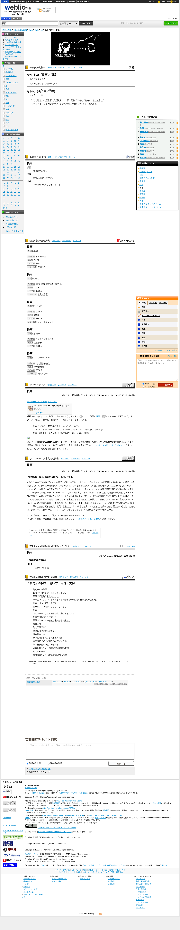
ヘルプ (175, 2)
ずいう (109, 681)
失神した (94, 499)
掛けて (96, 100)
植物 (41, 603)
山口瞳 (35, 251)
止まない (82, 482)
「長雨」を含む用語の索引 (40, 769)
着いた (52, 496)
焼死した (101, 492)
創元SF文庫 (43, 373)
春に (35, 651)
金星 (58, 482)
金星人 (95, 496)
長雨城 (142, 191)
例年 (72, 600)
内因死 (144, 346)
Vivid (79, 433)
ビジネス (9, 69)
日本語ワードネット (32, 854)
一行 (89, 482)
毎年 (35, 641)
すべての (49, 613)
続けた (119, 492)
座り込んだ (50, 506)
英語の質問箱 (12, 224)
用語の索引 (62, 68)
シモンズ (35, 503)
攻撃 (102, 496)
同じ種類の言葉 (20, 30)
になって (70, 492)
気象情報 (37, 184)
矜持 (143, 320)
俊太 (38, 278)
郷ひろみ (42, 429)
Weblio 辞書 (165, 2)
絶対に (67, 482)
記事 (49, 477)
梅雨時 (36, 634)
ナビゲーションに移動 (37, 401)
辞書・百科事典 (11, 130)
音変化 (48, 100)
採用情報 (111, 884)
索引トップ (52, 68)
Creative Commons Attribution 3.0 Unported (54, 832)
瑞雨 (105, 681)
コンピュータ (10, 76)
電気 (120, 489)
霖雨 (47, 83)
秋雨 (142, 128)
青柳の (54, 103)
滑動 (43, 596)
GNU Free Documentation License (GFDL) (58, 808)
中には (87, 510)
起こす (115, 489)
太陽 (125, 482)
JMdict (42, 865)
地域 (51, 620)
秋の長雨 (37, 624)
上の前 (57, 638)
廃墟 (76, 496)
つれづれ (36, 103)
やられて (120, 503)
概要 (143, 337)
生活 (7, 103)
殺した (64, 503)
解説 (71, 477)
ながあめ (37, 100)
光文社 (37, 287)
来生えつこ (37, 306)
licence (164, 865)
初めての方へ (173, 19)
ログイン (152, 1)
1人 (54, 492)
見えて (54, 489)
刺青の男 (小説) (36, 477)
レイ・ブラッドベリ (41, 358)
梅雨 (51, 648)
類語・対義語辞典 (18, 2)
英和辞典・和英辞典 (143, 884)
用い (101, 100)
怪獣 (108, 489)
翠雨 (55, 681)
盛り (43, 644)
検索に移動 (52, 401)
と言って (41, 506)
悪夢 (48, 284)
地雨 (94, 681)
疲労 (74, 485)
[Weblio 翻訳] (39, 9)
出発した (59, 499)
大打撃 (63, 613)
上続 (41, 178)
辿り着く (76, 510)
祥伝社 (37, 315)
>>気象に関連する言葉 (118, 684)
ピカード (76, 499)
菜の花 (36, 644)
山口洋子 (36, 333)
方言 (7, 126)
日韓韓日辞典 (61, 2)
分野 (29, 167)
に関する (39, 171)
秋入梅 (143, 147)
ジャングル (40, 485)
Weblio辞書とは (29, 879)
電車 (7, 79)
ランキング (72, 68)
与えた (71, 613)
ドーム (130, 482)
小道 (49, 485)
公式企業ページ (114, 879)
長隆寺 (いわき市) (147, 178)
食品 (7, 120)
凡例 (80, 68)
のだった (67, 485)
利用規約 (26, 886)
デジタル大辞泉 (37, 67)
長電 (141, 201)
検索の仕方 (27, 881)
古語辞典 (72, 2)
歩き (114, 492)
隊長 (59, 506)
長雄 (141, 184)
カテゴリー (72, 385)
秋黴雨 (143, 151)
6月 (38, 641)
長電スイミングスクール (150, 204)
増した (54, 617)
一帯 (55, 620)
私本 (38, 256)
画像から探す (57, 881)
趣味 (7, 109)
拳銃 (43, 503)
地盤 (60, 620)
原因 (55, 655)
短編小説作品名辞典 (40, 240)
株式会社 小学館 (31, 788)
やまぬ (143, 157)
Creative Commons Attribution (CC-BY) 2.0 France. (57, 828)
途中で (70, 499)
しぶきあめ (75, 681)
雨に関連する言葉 (33, 682)
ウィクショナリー (42, 405)
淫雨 (104, 416)
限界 (80, 485)
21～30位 (163, 303)
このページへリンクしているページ (110, 445)
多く (81, 100)
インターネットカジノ (151, 316)
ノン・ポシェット (45, 322)
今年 (35, 613)
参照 (47, 567)
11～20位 (153, 303)
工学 (7, 89)
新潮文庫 (42, 267)
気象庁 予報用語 (38, 157)
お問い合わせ (85, 879)
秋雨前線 (37, 655)
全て (4, 66)
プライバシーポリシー (31, 889)
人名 (7, 123)
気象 (31, 30)
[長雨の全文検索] (16, 18)
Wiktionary (130, 546)
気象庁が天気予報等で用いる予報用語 (73, 793)
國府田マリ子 (44, 433)
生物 (7, 116)
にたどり (45, 496)
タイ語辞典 (140, 900)
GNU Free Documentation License (69, 801)
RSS (100, 913)
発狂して (86, 499)
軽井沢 (51, 339)
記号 (5, 208)
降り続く (37, 83)
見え (91, 503)
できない (122, 485)
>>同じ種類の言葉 (101, 684)
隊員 (49, 492)
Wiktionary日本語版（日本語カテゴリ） (50, 546)
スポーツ (9, 113)
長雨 (96, 818)
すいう (59, 681)
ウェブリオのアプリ (59, 879)
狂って (38, 492)
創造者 (55, 284)
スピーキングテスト (15, 231)
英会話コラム (12, 217)
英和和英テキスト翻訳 (41, 739)
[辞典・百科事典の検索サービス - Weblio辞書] (17, 9)
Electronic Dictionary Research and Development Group (104, 865)
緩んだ (67, 620)
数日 (35, 178)
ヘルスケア (10, 106)
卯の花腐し (38, 648)
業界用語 (9, 72)
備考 (29, 181)
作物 (41, 593)
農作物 (55, 613)
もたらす (47, 638)
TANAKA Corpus (9, 825)
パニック (62, 492)
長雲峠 (142, 197)
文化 (7, 99)
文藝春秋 (38, 342)
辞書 (5, 2)
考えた (124, 506)
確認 (143, 333)
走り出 (77, 492)
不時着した (108, 482)
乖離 (143, 342)
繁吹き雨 (67, 681)
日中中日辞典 (47, 2)
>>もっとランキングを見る (166, 350)
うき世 (66, 103)
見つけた (47, 510)
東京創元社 (39, 367)
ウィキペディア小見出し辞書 (44, 458)
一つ (132, 496)
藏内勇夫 (145, 311)
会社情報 (111, 881)
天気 (51, 178)
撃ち (59, 503)
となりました (90, 600)
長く (32, 83)
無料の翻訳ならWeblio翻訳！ (47, 10)
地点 (115, 482)
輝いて (105, 510)
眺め (87, 100)
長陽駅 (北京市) (146, 171)
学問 (7, 96)
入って (123, 499)
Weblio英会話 (12, 220)
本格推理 (40, 284)
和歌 (73, 100)
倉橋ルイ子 (53, 429)
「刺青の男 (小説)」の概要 (88, 519)
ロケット (97, 482)
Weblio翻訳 (140, 886)
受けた (109, 496)
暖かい (93, 510)
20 (70, 503)
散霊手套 (145, 324)
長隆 (141, 175)
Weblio (27, 818)
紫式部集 (93, 103)
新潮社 (37, 260)
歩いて (47, 482)
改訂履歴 (102, 818)
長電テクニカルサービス (150, 207)
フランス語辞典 (142, 894)
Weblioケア (140, 907)
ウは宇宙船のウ (43, 363)
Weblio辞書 (157, 803)
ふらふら (57, 510)
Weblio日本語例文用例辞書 (43, 577)
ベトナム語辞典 (142, 902)
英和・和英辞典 (34, 2)
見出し (46, 184)
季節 (45, 631)
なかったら (98, 506)
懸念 (143, 329)
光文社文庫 (43, 294)
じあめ (99, 681)
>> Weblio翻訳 (172, 356)
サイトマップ (28, 892)
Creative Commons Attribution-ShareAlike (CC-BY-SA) (63, 815)
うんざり (62, 606)
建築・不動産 (10, 92)
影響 (66, 600)
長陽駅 (142, 168)
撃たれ (92, 492)
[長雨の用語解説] (6, 18)
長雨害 (142, 194)
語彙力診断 (11, 227)
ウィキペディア (37, 385)
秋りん (143, 137)
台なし (48, 593)
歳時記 (43, 256)
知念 (34, 278)
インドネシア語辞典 (143, 897)
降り (59, 100)
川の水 (42, 617)
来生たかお (61, 426)
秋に (35, 627)
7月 (49, 641)
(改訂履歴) (56, 803)
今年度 (36, 600)
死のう (116, 506)
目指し (30, 485)
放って (103, 499)
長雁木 (142, 181)
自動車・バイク (11, 82)
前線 (65, 655)
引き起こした (52, 596)
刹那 (143, 307)
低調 (82, 600)
